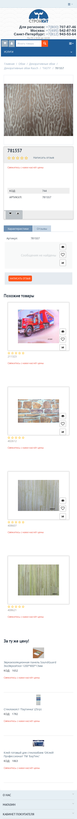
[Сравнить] (18, 214)
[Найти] (44, 43)
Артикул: (15, 197)
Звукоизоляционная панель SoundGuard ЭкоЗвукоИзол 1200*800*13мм (30, 664)
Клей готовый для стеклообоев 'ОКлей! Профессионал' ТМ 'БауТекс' (29, 754)
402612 (12, 441)
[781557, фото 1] (38, 110)
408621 (12, 610)
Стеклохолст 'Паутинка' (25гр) (22, 709)
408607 (12, 525)
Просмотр (63, 247)
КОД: (12, 191)
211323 (12, 356)
